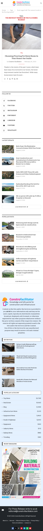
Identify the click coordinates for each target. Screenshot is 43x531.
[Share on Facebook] (7, 79)
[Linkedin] (24, 528)
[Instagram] (18, 528)
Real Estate (22, 403)
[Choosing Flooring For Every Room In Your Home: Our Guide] (21, 36)
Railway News (22, 433)
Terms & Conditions (17, 523)
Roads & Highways (22, 420)
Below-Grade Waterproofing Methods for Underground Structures (26, 346)
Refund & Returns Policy (22, 520)
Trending (22, 437)
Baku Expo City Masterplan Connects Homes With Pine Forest (28, 147)
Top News (22, 398)
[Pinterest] (21, 528)
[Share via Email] (17, 79)
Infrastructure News (22, 411)
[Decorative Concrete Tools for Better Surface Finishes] (8, 371)
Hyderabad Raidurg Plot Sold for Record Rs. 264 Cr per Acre (27, 185)
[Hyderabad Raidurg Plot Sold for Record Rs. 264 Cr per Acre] (8, 187)
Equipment (22, 424)
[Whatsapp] (27, 528)
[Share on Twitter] (10, 79)
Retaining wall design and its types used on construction (27, 224)
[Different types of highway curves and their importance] (8, 262)
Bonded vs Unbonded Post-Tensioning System (26, 236)
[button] (4, 473)
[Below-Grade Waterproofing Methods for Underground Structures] (8, 347)
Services (12, 520)
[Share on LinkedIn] (14, 79)
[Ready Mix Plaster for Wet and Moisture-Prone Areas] (8, 383)
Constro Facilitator (15, 61)
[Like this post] (5, 79)
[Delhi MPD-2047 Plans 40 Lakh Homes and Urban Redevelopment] (8, 175)
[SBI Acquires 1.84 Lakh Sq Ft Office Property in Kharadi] (8, 199)
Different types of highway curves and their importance (27, 260)
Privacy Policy (35, 520)
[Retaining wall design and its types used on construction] (8, 226)
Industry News (22, 428)
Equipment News (22, 415)
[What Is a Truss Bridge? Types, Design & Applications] (8, 274)
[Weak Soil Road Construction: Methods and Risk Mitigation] (8, 359)
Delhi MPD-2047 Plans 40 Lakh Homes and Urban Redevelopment (28, 173)
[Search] (41, 3)
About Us (5, 520)
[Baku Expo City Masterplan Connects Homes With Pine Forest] (8, 149)
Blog (22, 407)
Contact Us (28, 523)
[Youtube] (30, 528)
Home (4, 10)
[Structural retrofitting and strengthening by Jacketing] (8, 250)
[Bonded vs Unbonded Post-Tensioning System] (8, 238)
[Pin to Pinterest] (12, 79)
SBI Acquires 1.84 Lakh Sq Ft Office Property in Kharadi (28, 197)
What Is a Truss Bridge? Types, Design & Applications (27, 272)
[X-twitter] (15, 528)
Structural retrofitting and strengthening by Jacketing (26, 248)
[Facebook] (13, 528)
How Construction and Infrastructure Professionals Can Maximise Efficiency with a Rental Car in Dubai (28, 161)
